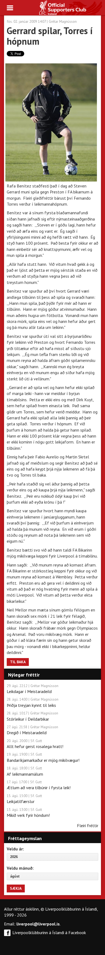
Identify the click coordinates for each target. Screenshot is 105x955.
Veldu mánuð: (20, 868)
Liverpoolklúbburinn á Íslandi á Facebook (49, 932)
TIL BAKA (18, 661)
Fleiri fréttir (87, 825)
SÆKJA (16, 888)
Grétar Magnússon (63, 21)
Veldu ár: (15, 849)
